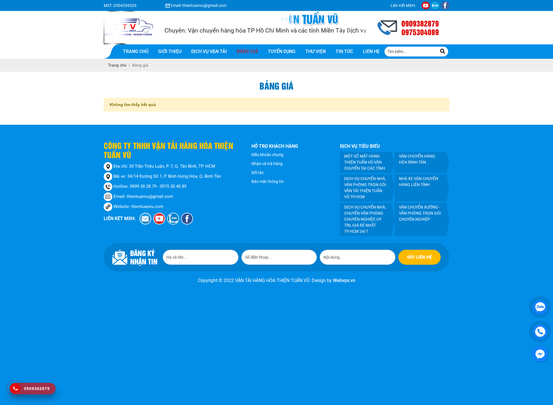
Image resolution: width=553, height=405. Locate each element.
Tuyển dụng (282, 51)
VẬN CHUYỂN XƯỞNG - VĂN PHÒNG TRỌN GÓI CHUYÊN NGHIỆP (420, 213)
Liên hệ (371, 51)
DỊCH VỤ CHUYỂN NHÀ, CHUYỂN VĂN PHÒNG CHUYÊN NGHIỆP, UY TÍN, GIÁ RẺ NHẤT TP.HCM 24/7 (365, 219)
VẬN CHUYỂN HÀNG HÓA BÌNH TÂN (417, 159)
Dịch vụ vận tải (209, 51)
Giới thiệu (169, 51)
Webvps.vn (344, 280)
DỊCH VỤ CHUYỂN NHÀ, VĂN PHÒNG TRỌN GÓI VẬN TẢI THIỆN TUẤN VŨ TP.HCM (365, 187)
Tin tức (344, 51)
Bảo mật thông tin (267, 181)
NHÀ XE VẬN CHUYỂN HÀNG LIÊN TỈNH (418, 181)
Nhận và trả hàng (267, 163)
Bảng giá (247, 51)
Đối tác (257, 172)
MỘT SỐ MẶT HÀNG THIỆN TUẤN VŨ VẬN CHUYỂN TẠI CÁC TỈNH (364, 162)
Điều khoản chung (267, 154)
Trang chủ (135, 51)
